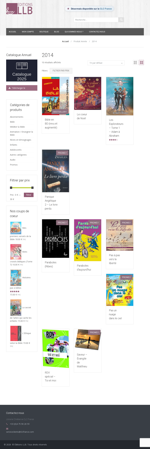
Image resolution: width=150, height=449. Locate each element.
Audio (12, 159)
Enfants (13, 144)
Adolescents (16, 149)
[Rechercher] (121, 19)
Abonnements (16, 116)
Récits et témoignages (20, 139)
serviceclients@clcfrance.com (20, 431)
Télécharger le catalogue (16, 89)
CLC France (106, 8)
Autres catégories (18, 154)
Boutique (44, 32)
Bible (12, 121)
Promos (14, 164)
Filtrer (28, 195)
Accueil (12, 32)
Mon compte (28, 32)
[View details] (55, 95)
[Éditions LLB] (21, 8)
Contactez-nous (97, 32)
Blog (56, 32)
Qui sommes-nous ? (74, 32)
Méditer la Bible (17, 126)
